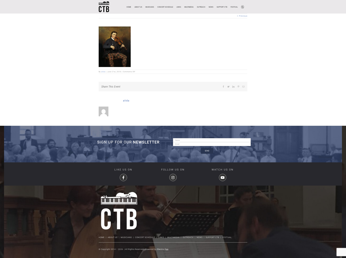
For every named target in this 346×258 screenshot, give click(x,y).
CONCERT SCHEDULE (145, 237)
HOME (101, 237)
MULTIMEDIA (173, 237)
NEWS (199, 237)
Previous (243, 16)
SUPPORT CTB (212, 237)
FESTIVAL (227, 237)
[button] (242, 7)
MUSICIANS (126, 237)
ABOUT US (112, 237)
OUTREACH (188, 237)
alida (103, 72)
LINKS (161, 237)
